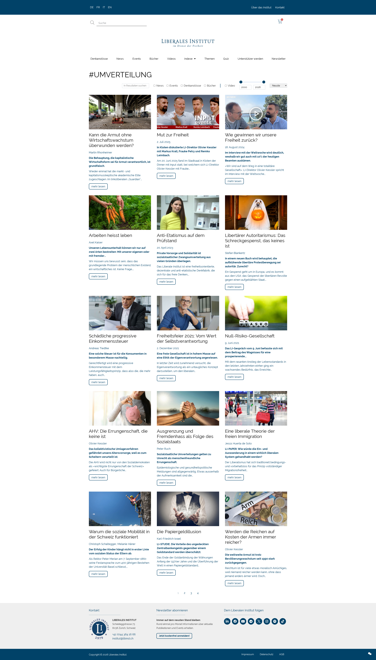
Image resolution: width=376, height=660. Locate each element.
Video (231, 5)
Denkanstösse (192, 5)
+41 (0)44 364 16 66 (124, 554)
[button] (317, 581)
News (160, 5)
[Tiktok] (283, 541)
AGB (281, 574)
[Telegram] (251, 541)
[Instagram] (267, 541)
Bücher (211, 5)
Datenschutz (266, 574)
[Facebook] (235, 541)
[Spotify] (275, 541)
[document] (188, 620)
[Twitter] (259, 541)
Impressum (247, 574)
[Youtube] (243, 541)
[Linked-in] (227, 541)
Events (173, 5)
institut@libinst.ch (122, 558)
